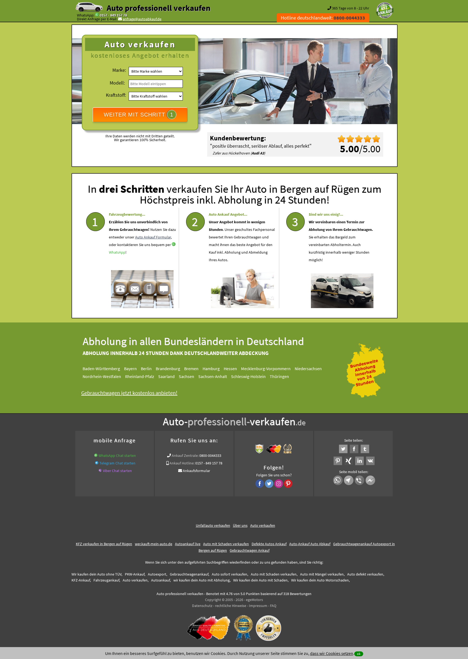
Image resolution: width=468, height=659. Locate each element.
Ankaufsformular (196, 470)
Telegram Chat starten (117, 463)
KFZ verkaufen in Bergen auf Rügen (104, 543)
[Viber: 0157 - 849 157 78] (100, 470)
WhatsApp (117, 252)
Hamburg (211, 368)
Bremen (191, 368)
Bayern (130, 368)
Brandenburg (168, 368)
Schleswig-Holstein (248, 376)
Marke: (119, 70)
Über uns (240, 525)
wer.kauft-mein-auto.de (153, 543)
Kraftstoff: (116, 95)
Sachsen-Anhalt (212, 376)
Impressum (258, 605)
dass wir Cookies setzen (331, 653)
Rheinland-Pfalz (139, 376)
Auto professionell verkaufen (158, 8)
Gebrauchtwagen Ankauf (249, 550)
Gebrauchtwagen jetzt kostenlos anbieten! (129, 392)
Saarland (166, 376)
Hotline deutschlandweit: (323, 18)
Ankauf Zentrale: (185, 455)
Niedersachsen (308, 368)
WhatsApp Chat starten (117, 455)
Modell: (117, 83)
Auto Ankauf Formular (153, 237)
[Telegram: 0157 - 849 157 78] (96, 463)
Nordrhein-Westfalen (102, 376)
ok (358, 654)
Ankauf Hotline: (182, 463)
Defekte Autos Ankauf (269, 543)
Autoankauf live (187, 543)
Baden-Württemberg (101, 368)
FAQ (273, 605)
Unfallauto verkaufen (213, 525)
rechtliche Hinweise (230, 605)
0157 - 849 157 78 (113, 15)
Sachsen (186, 376)
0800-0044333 (210, 455)
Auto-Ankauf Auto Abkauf (309, 543)
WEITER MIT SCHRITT (138, 115)
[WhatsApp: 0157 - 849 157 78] (97, 15)
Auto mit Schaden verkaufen (226, 543)
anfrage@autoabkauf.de (142, 19)
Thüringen (279, 376)
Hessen (230, 368)
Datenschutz (202, 605)
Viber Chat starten (117, 470)
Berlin (146, 368)
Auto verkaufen (262, 525)
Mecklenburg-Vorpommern (266, 368)
